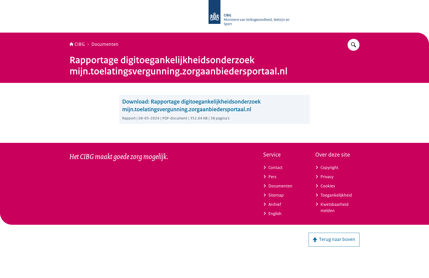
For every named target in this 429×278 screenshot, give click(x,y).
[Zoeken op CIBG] (353, 45)
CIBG (79, 44)
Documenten (104, 44)
